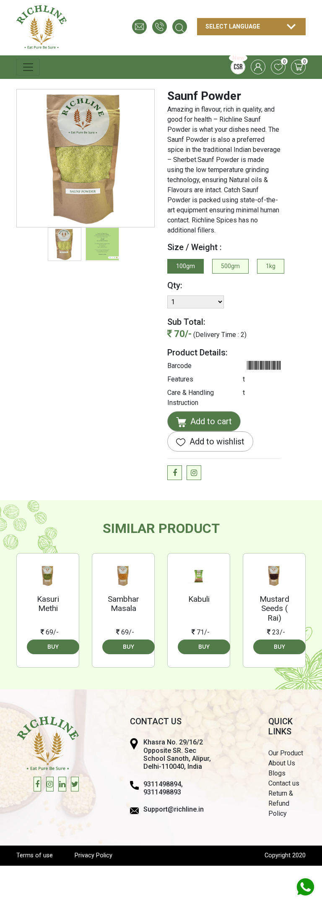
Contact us (283, 783)
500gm (230, 266)
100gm (185, 266)
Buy (53, 646)
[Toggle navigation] (28, 67)
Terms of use (34, 855)
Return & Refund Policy (280, 803)
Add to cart (210, 421)
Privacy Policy (93, 855)
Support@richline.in (173, 809)
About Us (281, 763)
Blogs (277, 773)
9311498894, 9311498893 (163, 788)
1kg (270, 266)
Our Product (285, 753)
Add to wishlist (215, 441)
